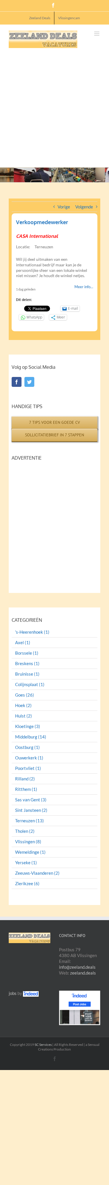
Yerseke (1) (26, 862)
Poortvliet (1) (28, 768)
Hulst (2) (23, 716)
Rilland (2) (25, 779)
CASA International (37, 236)
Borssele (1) (26, 653)
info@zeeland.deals (77, 967)
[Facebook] (17, 382)
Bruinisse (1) (27, 674)
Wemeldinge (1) (30, 852)
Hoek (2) (23, 705)
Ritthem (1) (26, 789)
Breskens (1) (27, 663)
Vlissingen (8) (28, 841)
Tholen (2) (25, 831)
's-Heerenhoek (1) (32, 632)
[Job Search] (31, 993)
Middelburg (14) (30, 737)
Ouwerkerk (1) (29, 758)
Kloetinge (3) (27, 726)
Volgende (84, 206)
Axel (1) (22, 642)
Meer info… (83, 286)
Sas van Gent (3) (31, 800)
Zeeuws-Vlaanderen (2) (37, 873)
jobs (13, 993)
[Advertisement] (54, 105)
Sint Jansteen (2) (31, 810)
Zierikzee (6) (27, 883)
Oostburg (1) (27, 747)
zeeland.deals (83, 972)
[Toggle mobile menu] (97, 34)
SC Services (43, 1044)
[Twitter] (29, 382)
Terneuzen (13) (29, 821)
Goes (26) (24, 695)
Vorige (64, 206)
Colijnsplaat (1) (29, 684)
